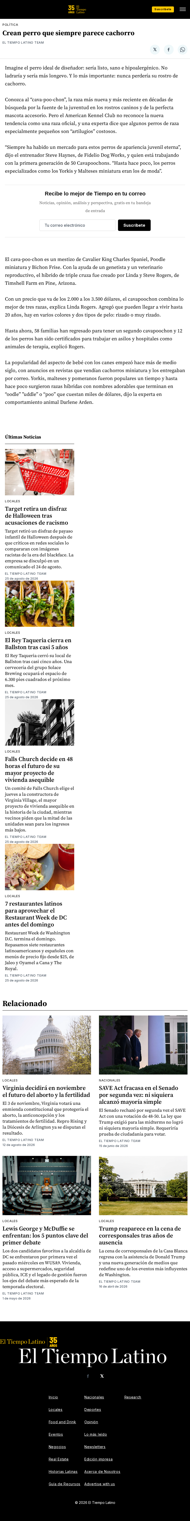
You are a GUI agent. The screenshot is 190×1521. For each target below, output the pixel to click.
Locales (12, 501)
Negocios (57, 1447)
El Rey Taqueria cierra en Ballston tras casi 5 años (38, 643)
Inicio (53, 1397)
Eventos (56, 1434)
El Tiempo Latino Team (23, 42)
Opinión (91, 1422)
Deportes (92, 1409)
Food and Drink (62, 1422)
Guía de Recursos (64, 1484)
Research (133, 1397)
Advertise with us (99, 1484)
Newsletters (95, 1447)
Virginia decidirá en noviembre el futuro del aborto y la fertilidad (46, 1091)
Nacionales (109, 1080)
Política (10, 25)
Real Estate (59, 1459)
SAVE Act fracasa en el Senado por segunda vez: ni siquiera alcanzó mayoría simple (138, 1095)
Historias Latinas (63, 1471)
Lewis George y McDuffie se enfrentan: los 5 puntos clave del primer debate (45, 1235)
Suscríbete (162, 9)
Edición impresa (98, 1459)
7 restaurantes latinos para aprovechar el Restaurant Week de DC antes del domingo (36, 913)
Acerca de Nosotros (102, 1471)
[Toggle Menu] (183, 9)
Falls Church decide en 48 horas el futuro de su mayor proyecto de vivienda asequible (39, 769)
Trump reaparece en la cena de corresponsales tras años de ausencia (140, 1235)
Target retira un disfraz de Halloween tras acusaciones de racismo (36, 516)
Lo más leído (95, 1434)
